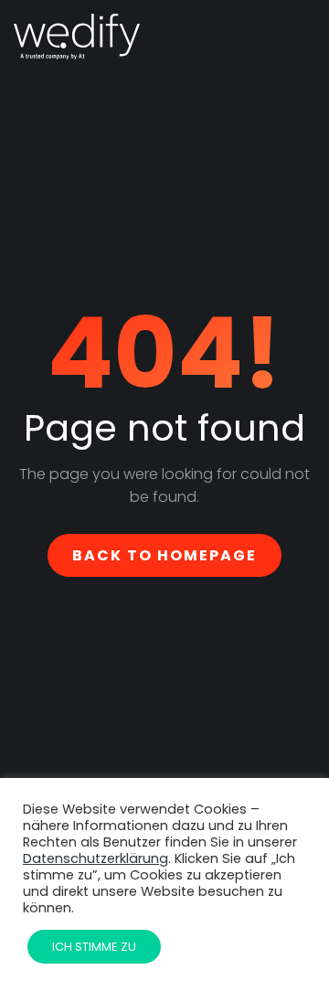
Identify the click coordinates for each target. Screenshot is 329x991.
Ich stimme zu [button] (94, 946)
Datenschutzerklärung (95, 858)
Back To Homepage (164, 555)
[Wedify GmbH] (77, 36)
